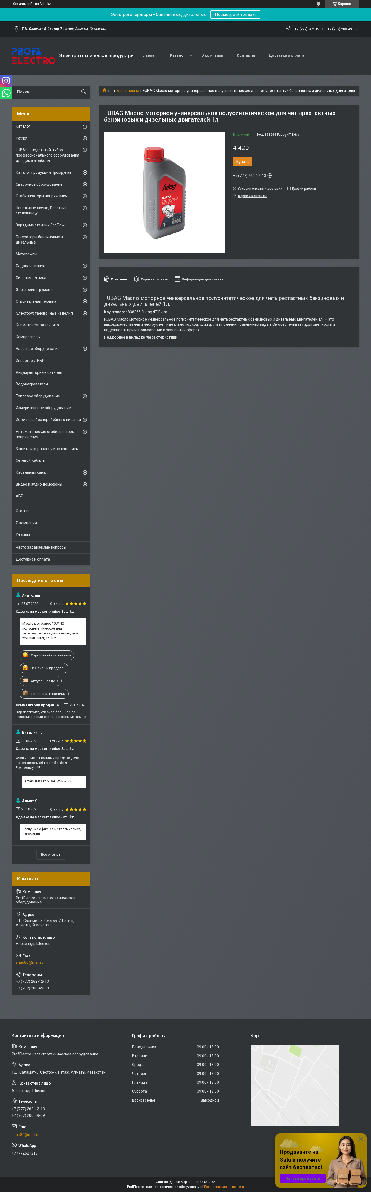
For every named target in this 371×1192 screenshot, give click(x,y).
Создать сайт (23, 4)
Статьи (22, 511)
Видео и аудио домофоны (39, 484)
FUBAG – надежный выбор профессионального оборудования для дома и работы (47, 155)
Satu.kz (209, 1182)
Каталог (177, 55)
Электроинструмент (34, 289)
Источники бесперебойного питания (48, 420)
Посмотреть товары (235, 14)
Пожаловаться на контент (224, 1187)
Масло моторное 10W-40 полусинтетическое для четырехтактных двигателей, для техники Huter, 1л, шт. (50, 630)
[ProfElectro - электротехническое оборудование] (33, 56)
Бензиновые (128, 90)
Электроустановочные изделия (44, 313)
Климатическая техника (37, 325)
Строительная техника (36, 301)
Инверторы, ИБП (30, 360)
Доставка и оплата (286, 55)
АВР (19, 496)
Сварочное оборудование (39, 184)
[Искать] (83, 92)
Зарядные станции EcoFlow (40, 225)
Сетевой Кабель (30, 460)
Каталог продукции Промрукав (43, 172)
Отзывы (23, 535)
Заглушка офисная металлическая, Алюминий (51, 831)
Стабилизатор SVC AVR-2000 (48, 781)
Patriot (21, 138)
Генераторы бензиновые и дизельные (39, 240)
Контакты (246, 55)
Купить (242, 162)
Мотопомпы (26, 254)
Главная (149, 55)
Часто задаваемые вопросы (41, 547)
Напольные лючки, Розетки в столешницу (42, 211)
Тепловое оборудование (38, 396)
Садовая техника (31, 266)
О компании (212, 55)
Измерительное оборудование (43, 408)
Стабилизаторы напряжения (41, 196)
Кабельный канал (32, 472)
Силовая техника (31, 278)
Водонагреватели (32, 384)
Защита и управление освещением (47, 449)
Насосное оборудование (38, 348)
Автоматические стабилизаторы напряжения (45, 434)
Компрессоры (28, 337)
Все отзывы (51, 854)
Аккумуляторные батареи (39, 372)
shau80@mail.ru (30, 962)
